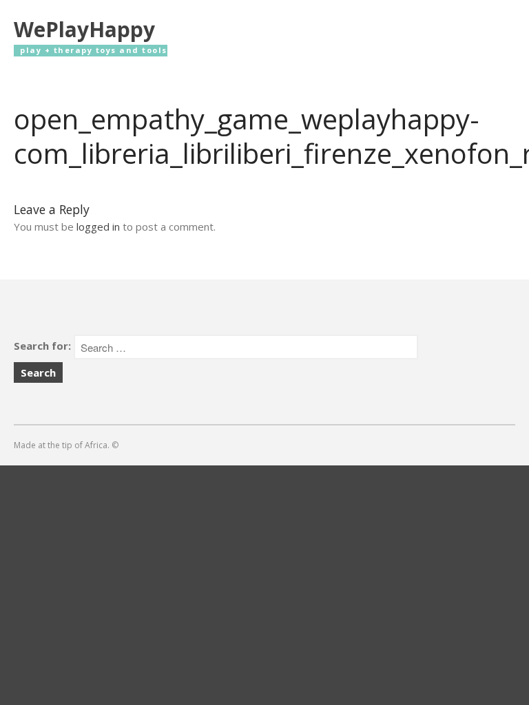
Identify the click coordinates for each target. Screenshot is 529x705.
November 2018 (415, 521)
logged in (98, 226)
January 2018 (408, 542)
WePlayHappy (84, 29)
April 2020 (402, 501)
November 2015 (415, 562)
